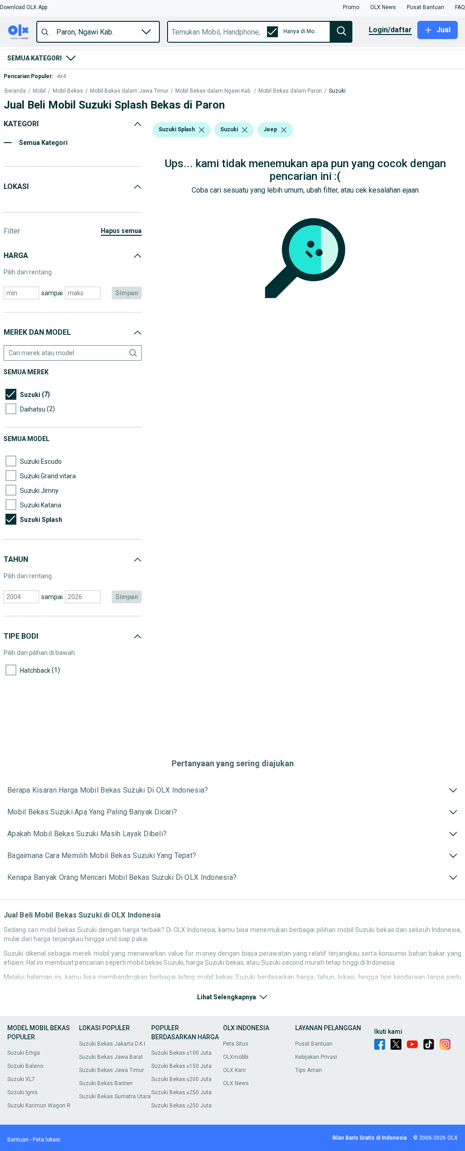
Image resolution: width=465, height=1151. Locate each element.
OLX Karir (234, 1070)
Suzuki (337, 91)
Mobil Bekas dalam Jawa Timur (129, 91)
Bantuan (18, 1139)
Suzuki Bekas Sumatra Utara (115, 1096)
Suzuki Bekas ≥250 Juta (181, 1105)
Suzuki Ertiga (23, 1053)
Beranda (15, 91)
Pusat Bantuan (313, 1044)
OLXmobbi (235, 1057)
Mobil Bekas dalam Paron (290, 91)
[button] (23, 7)
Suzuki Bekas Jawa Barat (111, 1057)
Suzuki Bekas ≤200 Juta (181, 1079)
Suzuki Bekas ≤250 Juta (181, 1092)
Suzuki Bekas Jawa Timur (111, 1070)
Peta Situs (235, 1044)
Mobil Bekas (68, 91)
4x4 (61, 76)
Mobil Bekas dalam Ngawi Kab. (213, 91)
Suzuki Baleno (25, 1066)
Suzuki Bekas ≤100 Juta (181, 1053)
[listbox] (201, 130)
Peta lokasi (46, 1139)
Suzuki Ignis (22, 1092)
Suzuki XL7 (21, 1079)
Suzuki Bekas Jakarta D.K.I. (113, 1044)
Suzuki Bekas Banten (106, 1083)
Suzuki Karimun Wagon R (38, 1105)
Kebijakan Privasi (316, 1057)
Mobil (39, 91)
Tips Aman (308, 1070)
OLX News (236, 1083)
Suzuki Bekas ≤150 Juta (181, 1066)
